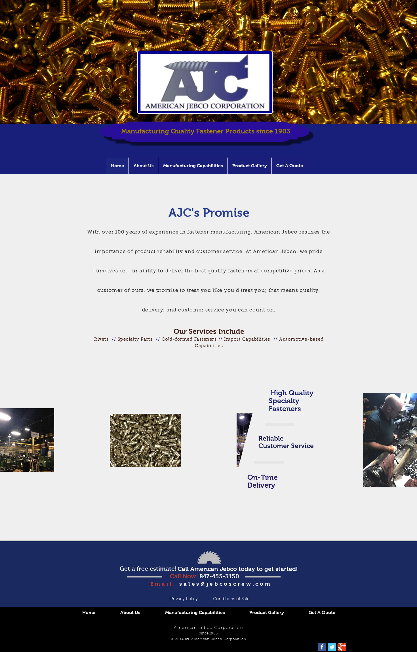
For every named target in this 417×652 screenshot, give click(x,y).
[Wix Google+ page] (342, 647)
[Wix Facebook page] (322, 647)
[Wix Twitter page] (332, 647)
